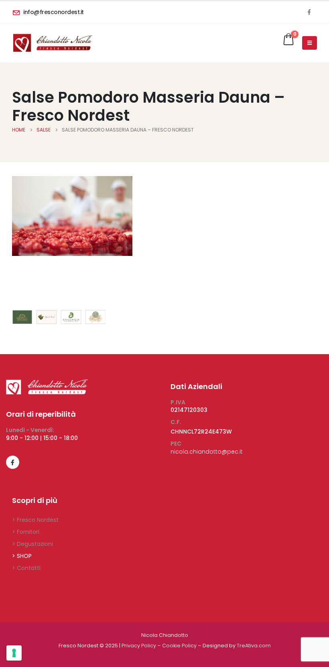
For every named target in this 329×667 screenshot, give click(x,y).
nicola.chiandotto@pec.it (207, 452)
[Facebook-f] (12, 462)
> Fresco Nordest (35, 520)
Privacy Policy (139, 645)
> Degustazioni (32, 544)
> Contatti (26, 568)
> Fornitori (25, 532)
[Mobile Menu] (309, 43)
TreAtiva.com (254, 645)
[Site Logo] (52, 43)
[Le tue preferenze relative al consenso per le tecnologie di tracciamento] (14, 653)
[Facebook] (309, 12)
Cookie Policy (179, 645)
